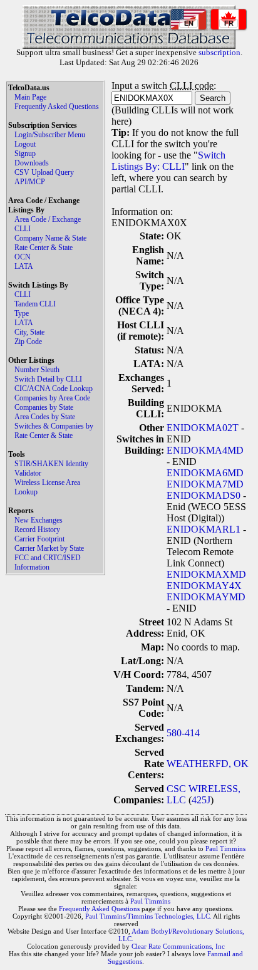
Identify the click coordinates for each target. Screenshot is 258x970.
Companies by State (43, 407)
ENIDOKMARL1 (203, 529)
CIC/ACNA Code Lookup (53, 388)
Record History (37, 529)
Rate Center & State (43, 247)
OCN (22, 257)
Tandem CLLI (35, 304)
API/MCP (29, 181)
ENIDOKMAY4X (204, 585)
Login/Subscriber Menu (49, 134)
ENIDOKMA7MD (205, 484)
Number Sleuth (36, 369)
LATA (23, 266)
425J (201, 800)
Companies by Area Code (52, 398)
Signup (25, 153)
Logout (25, 144)
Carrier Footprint (39, 539)
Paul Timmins (225, 848)
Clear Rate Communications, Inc (178, 946)
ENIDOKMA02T (203, 427)
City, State (29, 332)
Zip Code (28, 341)
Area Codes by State (44, 416)
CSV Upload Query (44, 172)
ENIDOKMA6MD (205, 472)
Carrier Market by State (49, 548)
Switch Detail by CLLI (48, 379)
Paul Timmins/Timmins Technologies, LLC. (148, 916)
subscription (219, 52)
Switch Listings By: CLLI (168, 161)
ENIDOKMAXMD (206, 574)
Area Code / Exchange (47, 219)
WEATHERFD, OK (208, 763)
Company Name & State (50, 238)
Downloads (31, 163)
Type (21, 313)
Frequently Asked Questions (56, 106)
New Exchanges (38, 520)
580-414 (183, 733)
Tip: (120, 132)
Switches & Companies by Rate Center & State (53, 431)
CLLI (22, 228)
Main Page (30, 97)
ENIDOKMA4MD (205, 450)
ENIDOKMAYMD (206, 597)
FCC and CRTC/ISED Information (47, 562)
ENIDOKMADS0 (203, 495)
